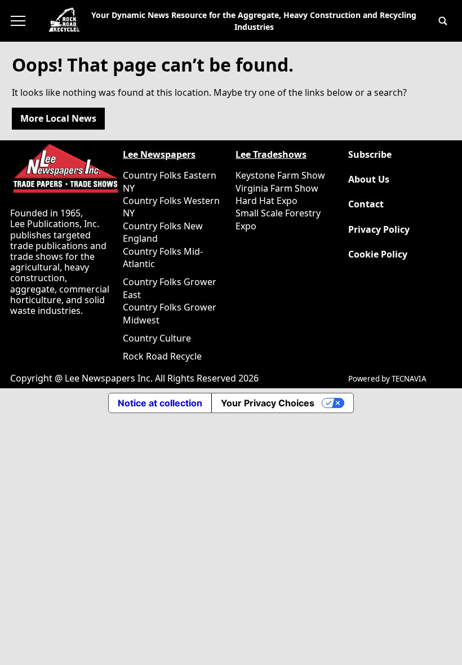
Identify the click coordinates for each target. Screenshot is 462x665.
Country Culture (157, 338)
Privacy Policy (379, 229)
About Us (368, 179)
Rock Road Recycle (162, 356)
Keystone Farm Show (280, 175)
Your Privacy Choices (267, 403)
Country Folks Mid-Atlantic (163, 257)
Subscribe (370, 154)
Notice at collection (160, 403)
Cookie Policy (377, 254)
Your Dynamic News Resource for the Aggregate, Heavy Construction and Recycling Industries (253, 21)
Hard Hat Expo (266, 200)
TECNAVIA (409, 379)
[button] (442, 20)
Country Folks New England (163, 232)
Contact (366, 204)
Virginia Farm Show (277, 188)
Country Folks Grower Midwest (169, 313)
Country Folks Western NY (171, 206)
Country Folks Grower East (169, 288)
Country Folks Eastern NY (169, 181)
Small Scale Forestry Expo (278, 219)
